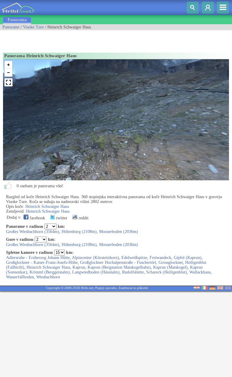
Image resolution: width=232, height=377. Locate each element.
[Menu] (223, 8)
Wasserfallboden (20, 277)
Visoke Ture (33, 27)
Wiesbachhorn (48, 277)
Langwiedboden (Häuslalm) (96, 272)
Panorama (17, 20)
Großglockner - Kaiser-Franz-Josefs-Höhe (42, 262)
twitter (61, 218)
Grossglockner (171, 262)
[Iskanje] (193, 8)
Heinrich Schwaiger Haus (47, 206)
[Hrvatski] (197, 288)
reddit (83, 218)
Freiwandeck (160, 257)
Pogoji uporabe (106, 288)
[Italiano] (204, 288)
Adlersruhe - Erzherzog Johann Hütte (38, 257)
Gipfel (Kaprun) (187, 257)
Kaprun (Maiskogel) (170, 267)
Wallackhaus (200, 272)
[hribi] (18, 13)
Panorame (10, 27)
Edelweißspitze (134, 257)
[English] (220, 288)
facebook (36, 218)
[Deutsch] (212, 288)
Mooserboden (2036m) (118, 231)
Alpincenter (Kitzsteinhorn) (95, 257)
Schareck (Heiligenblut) (166, 272)
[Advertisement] (70, 39)
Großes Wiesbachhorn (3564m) (32, 231)
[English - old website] (228, 288)
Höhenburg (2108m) (79, 231)
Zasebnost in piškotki (133, 288)
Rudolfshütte (133, 272)
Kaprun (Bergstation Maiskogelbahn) (119, 267)
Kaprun (78, 267)
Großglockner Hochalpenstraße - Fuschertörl (118, 262)
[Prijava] (208, 8)
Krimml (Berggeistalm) (50, 272)
